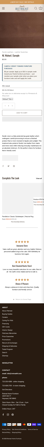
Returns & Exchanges (9, 343)
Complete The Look (10, 178)
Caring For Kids (7, 320)
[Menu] (3, 8)
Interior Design (7, 330)
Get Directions (7, 389)
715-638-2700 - (7, 385)
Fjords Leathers (7, 52)
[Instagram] (8, 414)
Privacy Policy (6, 429)
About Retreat (7, 311)
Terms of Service (33, 429)
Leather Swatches (21, 52)
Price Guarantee (8, 336)
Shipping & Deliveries (9, 346)
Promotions (6, 340)
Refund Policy (6, 432)
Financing (5, 324)
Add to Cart (22, 113)
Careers (5, 317)
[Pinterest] (13, 414)
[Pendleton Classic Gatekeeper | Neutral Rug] (17, 198)
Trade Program (7, 349)
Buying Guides (7, 314)
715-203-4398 (7, 381)
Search (4, 352)
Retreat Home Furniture (14, 438)
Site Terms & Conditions (19, 429)
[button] (22, 119)
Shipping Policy (16, 432)
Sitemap (5, 356)
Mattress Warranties (9, 333)
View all (39, 178)
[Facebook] (3, 414)
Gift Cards (6, 327)
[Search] (35, 8)
